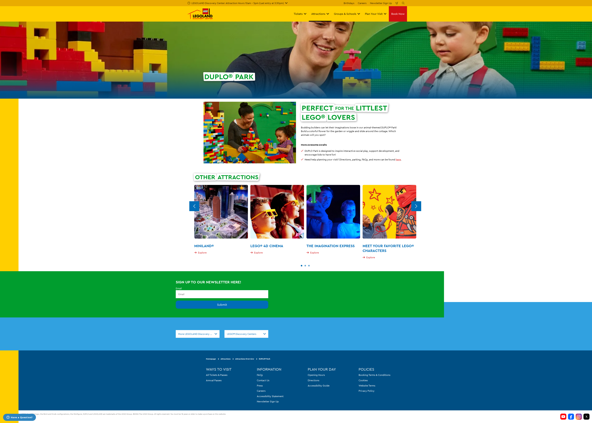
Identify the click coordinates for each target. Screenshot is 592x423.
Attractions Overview (244, 359)
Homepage (211, 359)
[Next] (416, 206)
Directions (313, 380)
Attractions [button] (318, 14)
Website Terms (367, 385)
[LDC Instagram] (579, 417)
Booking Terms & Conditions (374, 375)
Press (260, 385)
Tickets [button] (298, 14)
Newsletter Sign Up (381, 3)
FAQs (260, 375)
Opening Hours (316, 375)
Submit (222, 305)
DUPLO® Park (264, 359)
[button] (301, 265)
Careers (362, 3)
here (398, 159)
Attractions (225, 359)
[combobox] (198, 334)
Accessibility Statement (270, 396)
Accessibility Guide (318, 385)
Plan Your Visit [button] (374, 14)
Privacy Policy (366, 390)
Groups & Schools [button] (345, 14)
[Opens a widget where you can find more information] (19, 417)
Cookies (363, 380)
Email (179, 288)
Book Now (398, 14)
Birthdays (349, 3)
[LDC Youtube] (563, 417)
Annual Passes (214, 380)
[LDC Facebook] (571, 417)
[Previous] (194, 206)
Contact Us (263, 380)
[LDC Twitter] (586, 417)
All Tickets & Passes (216, 375)
